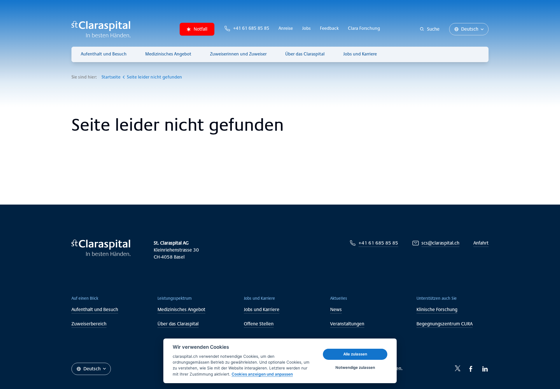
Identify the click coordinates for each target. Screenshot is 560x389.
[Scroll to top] (542, 371)
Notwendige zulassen (355, 367)
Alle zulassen (355, 354)
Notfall (200, 29)
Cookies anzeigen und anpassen (262, 374)
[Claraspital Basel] (100, 29)
